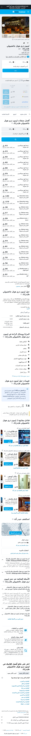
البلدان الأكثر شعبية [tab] (23, 673)
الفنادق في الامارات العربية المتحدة (20, 692)
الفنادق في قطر (25, 683)
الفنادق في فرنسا (25, 699)
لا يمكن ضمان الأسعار (21, 712)
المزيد (28, 308)
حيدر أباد (25, 733)
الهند (20, 730)
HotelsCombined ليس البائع (21, 717)
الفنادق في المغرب (24, 681)
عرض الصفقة (9, 441)
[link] (18, 445)
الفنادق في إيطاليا (25, 704)
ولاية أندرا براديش (9, 730)
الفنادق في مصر (25, 697)
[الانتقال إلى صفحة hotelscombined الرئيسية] (18, 11)
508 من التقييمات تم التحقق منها (15, 57)
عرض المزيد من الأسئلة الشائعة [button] (15, 619)
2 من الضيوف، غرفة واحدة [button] (20, 66)
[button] (2, 7)
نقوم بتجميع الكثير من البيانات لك (20, 720)
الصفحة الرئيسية (26, 730)
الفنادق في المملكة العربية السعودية (20, 686)
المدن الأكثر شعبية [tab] (12, 673)
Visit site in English (14, 8)
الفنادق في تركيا (25, 688)
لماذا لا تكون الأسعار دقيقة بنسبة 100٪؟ (18, 723)
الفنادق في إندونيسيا (24, 690)
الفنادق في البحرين (24, 695)
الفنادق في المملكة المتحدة (22, 701)
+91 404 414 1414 (24, 54)
